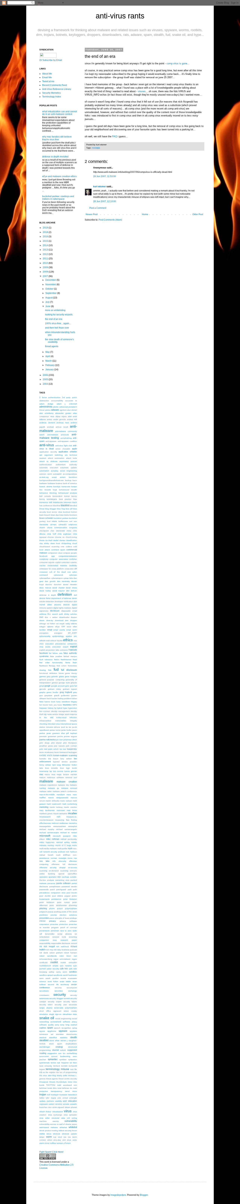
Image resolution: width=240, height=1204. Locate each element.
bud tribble (52, 521)
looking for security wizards (59, 314)
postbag (57, 912)
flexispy (52, 666)
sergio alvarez (45, 1008)
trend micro (71, 1091)
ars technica (71, 455)
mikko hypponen (47, 842)
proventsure (44, 931)
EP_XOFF (72, 633)
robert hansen (70, 953)
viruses (142, 91)
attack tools (71, 458)
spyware (63, 1031)
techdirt (64, 1066)
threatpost (43, 1082)
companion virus (55, 553)
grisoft (56, 695)
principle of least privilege (66, 918)
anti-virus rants (120, 16)
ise (70, 727)
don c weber (51, 617)
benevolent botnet (61, 496)
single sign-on (55, 1014)
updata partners (46, 1101)
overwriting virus (62, 880)
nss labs (44, 861)
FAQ (114, 136)
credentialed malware (57, 565)
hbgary (74, 702)
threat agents (51, 346)
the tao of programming (66, 1072)
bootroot (66, 512)
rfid (40, 946)
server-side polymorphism (65, 1008)
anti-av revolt (62, 427)
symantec (53, 1059)
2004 (45, 384)
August (48, 297)
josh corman (71, 746)
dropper (73, 620)
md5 (58, 817)
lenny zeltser (45, 765)
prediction (43, 915)
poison (60, 908)
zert (64, 1140)
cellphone (72, 524)
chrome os (59, 537)
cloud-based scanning (49, 546)
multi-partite (62, 848)
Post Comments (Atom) (110, 219)
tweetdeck (72, 1095)
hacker (54, 698)
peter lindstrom (46, 902)
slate (75, 1014)
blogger (53, 509)
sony (57, 1025)
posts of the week (69, 912)
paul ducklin (45, 896)
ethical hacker (56, 641)
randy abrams (64, 934)
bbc (41, 490)
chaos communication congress (62, 528)
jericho (60, 736)
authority (73, 465)
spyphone (51, 1031)
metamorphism (59, 826)
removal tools (59, 937)
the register (51, 1072)
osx (59, 877)
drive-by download (54, 620)
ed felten (51, 624)
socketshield (55, 1022)
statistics (63, 1037)
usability (58, 1101)
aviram (62, 477)
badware (43, 483)
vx (58, 1124)
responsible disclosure (60, 943)
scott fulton (53, 981)
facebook (43, 653)
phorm (52, 908)
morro (74, 845)
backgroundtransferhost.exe (51, 480)
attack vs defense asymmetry (54, 461)
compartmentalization (67, 556)
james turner (55, 730)
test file (73, 1069)
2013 (45, 249)
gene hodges (71, 676)
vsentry (55, 1121)
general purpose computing (51, 680)
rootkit (54, 962)
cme (62, 546)
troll (48, 1095)
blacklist (65, 505)
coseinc (73, 562)
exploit (73, 646)
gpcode (42, 689)
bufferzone (63, 521)
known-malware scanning (65, 755)
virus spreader (70, 1115)
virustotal (55, 1118)
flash (75, 663)
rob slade (43, 953)
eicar (69, 627)
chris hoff (51, 534)
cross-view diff (71, 569)
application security (48, 452)
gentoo (55, 683)
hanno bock (49, 702)
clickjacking (66, 543)
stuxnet (55, 1050)
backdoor (73, 477)
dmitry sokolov (70, 614)
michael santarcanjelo (49, 832)
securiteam (44, 991)
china (69, 531)
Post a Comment (97, 208)
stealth (73, 1037)
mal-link (73, 774)
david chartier (58, 588)
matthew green (45, 814)
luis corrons (58, 771)
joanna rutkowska (47, 739)
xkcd (60, 1137)
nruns (70, 858)
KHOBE (42, 755)
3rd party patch (69, 397)
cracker (42, 565)
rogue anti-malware (62, 959)
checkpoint (44, 531)
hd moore (43, 705)
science (42, 981)
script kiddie (65, 981)
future (61, 673)
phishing (43, 908)
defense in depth (47, 595)
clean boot (55, 543)
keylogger (72, 752)
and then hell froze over (57, 327)
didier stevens (54, 605)
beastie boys (51, 490)
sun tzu (61, 1053)
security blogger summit (59, 998)
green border (52, 692)
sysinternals (44, 1063)
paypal (67, 896)
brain (41, 515)
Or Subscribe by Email (50, 60)
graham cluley (54, 689)
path (70, 889)
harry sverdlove (63, 702)
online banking (47, 874)
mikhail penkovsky (69, 839)
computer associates (59, 559)
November (50, 284)
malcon (42, 777)
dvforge (42, 624)
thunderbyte (61, 1082)
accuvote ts (71, 401)
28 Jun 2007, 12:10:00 (104, 201)
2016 (45, 236)
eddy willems (71, 624)
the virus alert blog (47, 1075)
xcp (54, 1137)
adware (55, 410)
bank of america (70, 483)
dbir (67, 591)
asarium (42, 458)
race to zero (66, 931)
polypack (43, 912)
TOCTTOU (50, 1085)
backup (68, 480)
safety (51, 972)
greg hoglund (66, 692)
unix (59, 1098)
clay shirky (44, 543)
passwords (44, 889)
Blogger (144, 1195)
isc (67, 727)
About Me (47, 73)
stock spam (55, 1044)
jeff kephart (71, 733)
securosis (73, 1005)
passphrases (54, 886)
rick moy (49, 950)
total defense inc (65, 1088)
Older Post (197, 214)
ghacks (74, 683)
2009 (45, 267)
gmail (41, 686)
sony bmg (64, 1025)
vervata (66, 1104)
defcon (74, 591)
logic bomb (71, 768)
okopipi (62, 867)
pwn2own (55, 931)
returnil (74, 943)
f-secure (73, 650)
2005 (45, 379)
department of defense (61, 598)
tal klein (73, 1063)
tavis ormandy (45, 1066)
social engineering (63, 1018)
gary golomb (52, 676)
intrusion (49, 727)
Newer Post (92, 214)
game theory (71, 673)
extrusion (64, 650)
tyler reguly (51, 1098)
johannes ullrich (70, 740)
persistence (56, 899)
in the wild (46, 717)
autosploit (57, 474)
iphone (57, 727)
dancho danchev (53, 584)
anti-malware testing (58, 436)
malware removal (69, 788)
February (50, 365)
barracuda (66, 487)
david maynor (58, 591)
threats (52, 1082)
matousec (61, 810)
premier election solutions (64, 915)
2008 (45, 271)
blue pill (69, 509)
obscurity (62, 861)
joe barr (59, 740)
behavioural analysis (67, 493)
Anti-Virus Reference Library (56, 89)
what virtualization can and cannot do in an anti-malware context (59, 112)
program (54, 927)
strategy (59, 1047)
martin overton (70, 807)
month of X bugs (63, 845)
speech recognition (62, 1028)
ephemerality (44, 636)
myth (70, 848)
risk (55, 950)
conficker (73, 559)
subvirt (63, 1050)
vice (50, 1107)
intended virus (54, 724)
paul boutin (72, 893)
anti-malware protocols (58, 435)
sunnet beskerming (60, 1056)
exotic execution (53, 647)
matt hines (72, 810)
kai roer (63, 749)
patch (52, 889)
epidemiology (58, 636)
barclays (56, 487)
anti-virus (46, 445)
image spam (64, 714)
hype (65, 708)
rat (76, 934)
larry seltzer (66, 759)
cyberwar (73, 575)
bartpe (74, 487)
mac (41, 774)
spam (50, 1027)
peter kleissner (70, 899)
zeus (69, 1140)
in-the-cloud (61, 717)
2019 (45, 227)
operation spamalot (47, 877)
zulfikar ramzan (56, 1143)
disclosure (54, 611)
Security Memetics (51, 93)
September (51, 293)
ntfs (54, 861)
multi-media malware (48, 848)
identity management (60, 711)
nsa (75, 858)
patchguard (61, 889)
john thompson (70, 743)
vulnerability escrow (47, 1124)
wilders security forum (67, 1131)
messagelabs (45, 826)
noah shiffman (63, 855)
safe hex (64, 968)
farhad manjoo (70, 656)
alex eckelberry (46, 413)
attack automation (56, 458)
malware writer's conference (65, 791)
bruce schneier (46, 518)
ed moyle (60, 624)
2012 (45, 254)
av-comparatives (70, 474)
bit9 (50, 502)
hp (55, 708)
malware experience (48, 785)
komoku (42, 759)
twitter (41, 1098)
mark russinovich (54, 804)
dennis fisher (45, 598)
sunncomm (44, 1056)
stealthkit (43, 1040)
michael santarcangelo (66, 829)
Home (145, 214)
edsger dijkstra (46, 627)
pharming (73, 905)
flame (67, 663)
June (47, 306)
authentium (60, 465)
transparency (56, 1091)
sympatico (72, 1059)
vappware (43, 1104)
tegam (42, 1069)
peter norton (63, 902)
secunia (58, 988)
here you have (55, 705)
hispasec (43, 708)
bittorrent (67, 502)
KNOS (49, 755)
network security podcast (54, 852)
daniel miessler (70, 584)
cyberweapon (57, 578)
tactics (53, 1063)
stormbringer (44, 1047)
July (47, 302)
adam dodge (46, 404)
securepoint (72, 988)
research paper (69, 940)
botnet (74, 512)
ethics (68, 640)
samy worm (61, 972)
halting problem (64, 698)
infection (73, 717)
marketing (43, 807)
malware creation (67, 781)
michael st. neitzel (68, 832)
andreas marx (62, 423)
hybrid (59, 708)
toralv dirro (52, 1088)
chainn (42, 528)
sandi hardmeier (70, 975)
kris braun (53, 759)
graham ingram (70, 689)
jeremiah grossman (47, 736)
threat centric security (67, 1079)
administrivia (45, 406)
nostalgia (96, 148)
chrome (50, 537)
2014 (45, 245)
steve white (54, 1040)
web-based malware (48, 1127)
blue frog (61, 509)
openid (61, 874)
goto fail (73, 686)
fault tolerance (46, 660)
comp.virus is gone (176, 63)
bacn (75, 480)
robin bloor (65, 956)
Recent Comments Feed (54, 85)
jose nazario (59, 746)
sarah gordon (52, 978)
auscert (73, 461)
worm (49, 1137)
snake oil (46, 1018)
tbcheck (56, 1066)
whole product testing (48, 1131)
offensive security (47, 867)
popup (50, 912)
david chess (71, 588)
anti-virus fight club (63, 446)
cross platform (58, 569)
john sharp (44, 743)
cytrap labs (68, 578)
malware (46, 781)
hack (49, 698)
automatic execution (48, 468)
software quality (46, 1025)
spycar (42, 1031)
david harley (45, 591)
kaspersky (72, 749)
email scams (59, 630)
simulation (43, 1014)
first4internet (66, 660)
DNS (41, 617)
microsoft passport (61, 836)
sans (41, 978)
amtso (49, 419)
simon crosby (70, 1011)
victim (54, 1107)
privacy (52, 921)
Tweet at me (48, 81)
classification (71, 540)
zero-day (57, 1140)
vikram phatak (71, 1107)
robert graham (56, 953)
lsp (51, 771)
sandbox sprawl (46, 975)
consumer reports (46, 562)
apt (40, 455)
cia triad (48, 540)
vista (63, 1118)
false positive (56, 656)
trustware (63, 1095)
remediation (44, 937)
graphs (42, 692)
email (49, 630)
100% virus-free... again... (58, 323)
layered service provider (65, 762)
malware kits (63, 785)
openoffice (72, 874)
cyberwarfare (44, 578)
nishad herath (46, 855)
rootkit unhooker (69, 962)
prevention (44, 918)
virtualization (57, 1112)
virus (68, 1111)
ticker (70, 1082)
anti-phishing (66, 438)
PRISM (42, 921)
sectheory (65, 984)
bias (75, 499)
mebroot (55, 823)
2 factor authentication (50, 397)
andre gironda (59, 419)
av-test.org (44, 477)
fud (56, 669)
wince (48, 1134)
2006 (45, 375)
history (50, 708)
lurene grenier (70, 771)
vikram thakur (45, 1112)
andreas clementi (47, 423)
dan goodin (50, 581)
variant (51, 1104)
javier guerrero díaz (55, 733)
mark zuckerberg (69, 804)
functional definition (48, 673)
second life (53, 984)
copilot (58, 562)
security (59, 995)
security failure (70, 1002)
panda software (63, 883)
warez (74, 1124)
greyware (48, 695)
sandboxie (57, 975)
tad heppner (62, 1063)
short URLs (45, 1011)
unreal (65, 1098)
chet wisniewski (57, 531)
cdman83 (62, 524)
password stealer (69, 886)
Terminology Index (51, 96)
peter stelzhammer (58, 905)
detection (50, 601)
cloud (74, 543)
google (47, 686)
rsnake (55, 966)
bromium (73, 515)
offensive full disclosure (64, 864)
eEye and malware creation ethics (59, 176)
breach (47, 515)
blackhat (56, 506)
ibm (40, 711)
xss (65, 1137)
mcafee (72, 813)
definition (65, 594)
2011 (45, 258)
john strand (56, 743)
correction (65, 562)
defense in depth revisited (55, 156)
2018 (45, 232)
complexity (43, 559)
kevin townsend (61, 752)
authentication (45, 465)
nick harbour (71, 852)
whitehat (63, 1127)
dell (75, 595)
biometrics (43, 502)
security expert (55, 1002)
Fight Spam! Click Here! (51, 1152)
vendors (58, 1104)
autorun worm (45, 474)
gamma (42, 676)
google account (58, 686)
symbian (63, 1059)
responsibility (44, 943)
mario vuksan (66, 801)
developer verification (64, 601)
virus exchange (55, 1115)
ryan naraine (66, 966)
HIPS (74, 705)
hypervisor (72, 708)
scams (63, 978)
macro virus (50, 774)
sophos (42, 1028)
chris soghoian (64, 534)
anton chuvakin (63, 449)
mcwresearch (45, 817)
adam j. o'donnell (67, 404)
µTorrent (67, 1143)
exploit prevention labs (49, 650)
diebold (66, 605)
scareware (72, 978)
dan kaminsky (63, 581)
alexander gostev (63, 413)
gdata (61, 676)
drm (66, 620)
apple (74, 449)
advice (48, 410)
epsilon (69, 636)
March (48, 361)
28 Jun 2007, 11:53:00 (104, 176)
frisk (49, 670)
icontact (46, 711)
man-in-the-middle (47, 795)
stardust (42, 1037)
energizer (58, 633)
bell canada (45, 496)
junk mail (43, 749)
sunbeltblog (72, 1053)
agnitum (63, 410)
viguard (61, 1107)
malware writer (45, 791)
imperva (73, 714)
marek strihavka (52, 801)
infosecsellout (45, 721)
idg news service (51, 714)
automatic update (68, 468)
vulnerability (70, 1121)
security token (46, 1005)
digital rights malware (62, 608)
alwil (69, 416)
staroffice (53, 1037)
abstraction (44, 401)
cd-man (53, 524)
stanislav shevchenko (66, 1034)
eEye (57, 627)
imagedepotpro (118, 1195)
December (50, 280)
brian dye (55, 515)
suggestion (52, 1053)
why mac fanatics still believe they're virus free (57, 138)
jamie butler (66, 730)
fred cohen (62, 666)
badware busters (55, 483)
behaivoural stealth (68, 490)
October (49, 289)
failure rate (57, 653)
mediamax (63, 823)
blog (47, 509)
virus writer (44, 1118)
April (47, 356)
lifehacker (66, 765)
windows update (69, 1134)
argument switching (53, 455)
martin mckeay (56, 807)
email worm (71, 630)
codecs (69, 546)
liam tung (56, 765)
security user (61, 1005)
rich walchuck (62, 946)
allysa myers (61, 416)
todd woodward (64, 1085)
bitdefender (58, 502)
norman (54, 858)
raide (75, 931)
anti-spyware (51, 441)
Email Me (47, 77)
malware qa (53, 788)
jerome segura (70, 736)
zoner (47, 1143)
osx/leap (65, 877)
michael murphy (46, 829)
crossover (43, 572)
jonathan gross (46, 746)
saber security (53, 969)
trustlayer (55, 1095)
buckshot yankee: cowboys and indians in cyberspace (58, 197)
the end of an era (53, 319)
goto (67, 686)
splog (74, 1028)
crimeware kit (45, 569)
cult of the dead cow (60, 572)
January (49, 369)
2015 (45, 241)
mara (69, 795)
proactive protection (59, 924)
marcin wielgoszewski (58, 798)
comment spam (58, 550)
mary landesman (47, 810)
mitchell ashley (63, 842)
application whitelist (67, 452)
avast (54, 477)
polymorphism (71, 908)
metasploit (72, 826)
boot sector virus (54, 512)
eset (48, 641)
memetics (73, 823)
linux (62, 768)
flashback (43, 666)
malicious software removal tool (62, 777)
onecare (73, 871)
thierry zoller (62, 1075)
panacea (51, 883)
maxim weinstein (60, 814)
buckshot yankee (61, 518)
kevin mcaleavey (46, 752)
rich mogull (49, 946)
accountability (57, 401)
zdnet (49, 1140)
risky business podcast (67, 950)
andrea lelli (72, 419)
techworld (73, 1066)
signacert (57, 1011)
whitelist (73, 1127)
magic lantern (63, 774)
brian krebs (64, 515)
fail (50, 653)
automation (44, 471)
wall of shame (65, 1124)
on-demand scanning (58, 871)
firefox (56, 660)
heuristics (67, 705)
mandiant (61, 795)
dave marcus (45, 588)
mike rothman (52, 839)
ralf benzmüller (46, 934)
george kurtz (64, 683)
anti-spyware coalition (67, 441)
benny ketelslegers (48, 499)
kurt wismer (99, 186)
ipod (63, 727)
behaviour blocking (48, 493)
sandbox (73, 972)
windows (56, 1134)
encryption (43, 633)
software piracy (70, 1022)
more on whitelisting (55, 310)
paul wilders (57, 896)
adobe (55, 407)
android (50, 427)
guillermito (65, 695)
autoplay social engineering (64, 471)
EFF (63, 627)
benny (74, 496)
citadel (55, 540)
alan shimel (72, 410)
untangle (73, 1098)
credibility (73, 565)
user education (70, 1101)
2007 (45, 276)
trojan (42, 1094)
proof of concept (68, 927)
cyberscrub (58, 575)
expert (65, 647)
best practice (65, 499)
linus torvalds (51, 768)
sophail (74, 1025)
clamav (62, 540)
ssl (52, 1034)
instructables (60, 721)
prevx (52, 918)
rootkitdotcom (45, 966)
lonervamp (43, 771)
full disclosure (69, 670)
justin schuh (53, 749)
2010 (45, 263)
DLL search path (55, 614)
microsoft (44, 835)
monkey (50, 845)
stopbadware (71, 1044)
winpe (41, 1137)
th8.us (42, 1072)
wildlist (42, 1134)
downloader (64, 617)
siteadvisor (67, 1014)
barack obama (45, 487)
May (47, 352)
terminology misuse (57, 1068)
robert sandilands (48, 956)
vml (68, 1118)
